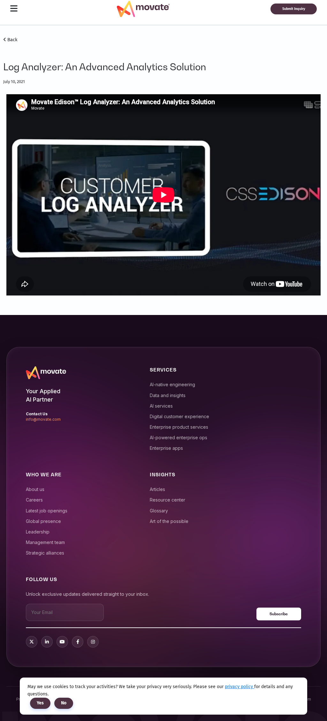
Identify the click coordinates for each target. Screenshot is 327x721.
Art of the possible (169, 521)
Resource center (167, 499)
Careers (34, 499)
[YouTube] (62, 642)
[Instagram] (93, 642)
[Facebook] (77, 642)
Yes (40, 703)
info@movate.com (43, 419)
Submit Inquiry (293, 9)
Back (12, 39)
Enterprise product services (179, 427)
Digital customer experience (179, 416)
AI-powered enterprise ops (178, 437)
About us (35, 489)
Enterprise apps (166, 448)
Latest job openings (46, 510)
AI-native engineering (172, 384)
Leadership (37, 531)
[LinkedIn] (47, 642)
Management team (45, 542)
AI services (161, 406)
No (63, 703)
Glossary (159, 510)
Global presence (43, 521)
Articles (157, 489)
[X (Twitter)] (31, 642)
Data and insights (168, 395)
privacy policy (239, 686)
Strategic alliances (45, 553)
